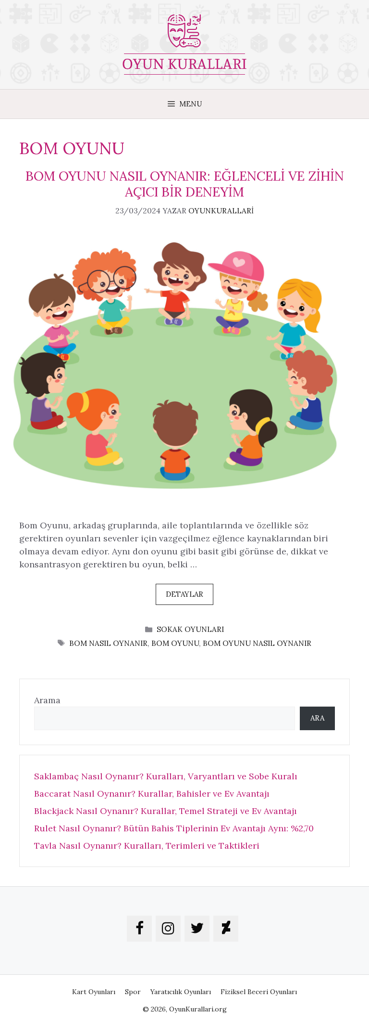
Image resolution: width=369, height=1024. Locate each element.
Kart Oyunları (93, 991)
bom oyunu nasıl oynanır (257, 643)
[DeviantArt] (225, 929)
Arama (47, 700)
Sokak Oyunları (190, 629)
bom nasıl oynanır (108, 643)
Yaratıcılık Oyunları (180, 991)
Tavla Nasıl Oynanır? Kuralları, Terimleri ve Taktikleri (146, 845)
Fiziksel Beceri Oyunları (259, 991)
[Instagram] (168, 929)
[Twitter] (196, 929)
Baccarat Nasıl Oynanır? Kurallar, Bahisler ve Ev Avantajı (152, 793)
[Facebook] (139, 929)
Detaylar (184, 594)
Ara (317, 717)
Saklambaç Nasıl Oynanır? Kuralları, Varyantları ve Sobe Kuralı (165, 776)
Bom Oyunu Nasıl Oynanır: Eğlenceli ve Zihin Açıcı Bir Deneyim (184, 183)
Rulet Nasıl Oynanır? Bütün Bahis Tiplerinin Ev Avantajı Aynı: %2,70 (174, 828)
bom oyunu (175, 643)
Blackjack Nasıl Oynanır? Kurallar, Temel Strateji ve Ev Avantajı (165, 810)
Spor (133, 991)
